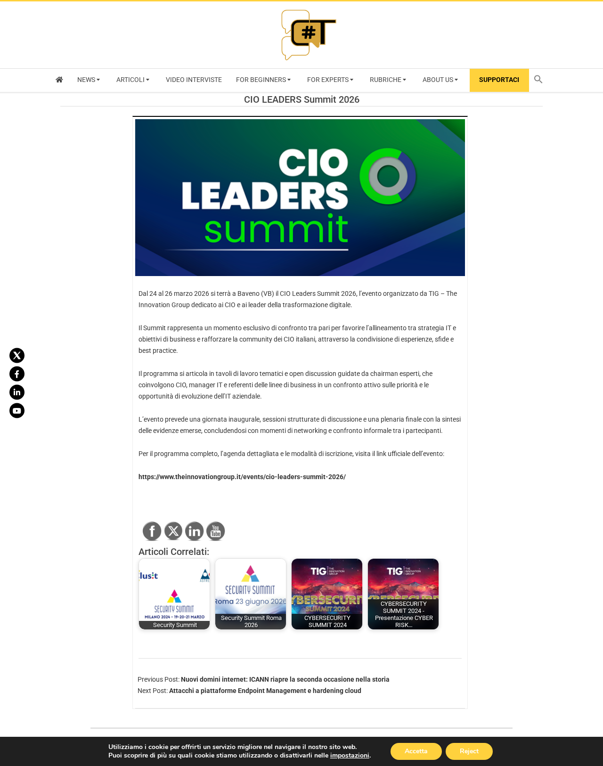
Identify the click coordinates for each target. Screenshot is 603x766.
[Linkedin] (16, 392)
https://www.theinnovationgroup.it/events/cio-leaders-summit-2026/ (242, 477)
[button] (541, 80)
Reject (469, 751)
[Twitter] (16, 355)
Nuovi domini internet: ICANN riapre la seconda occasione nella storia (285, 679)
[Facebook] (16, 374)
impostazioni (349, 755)
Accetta (416, 751)
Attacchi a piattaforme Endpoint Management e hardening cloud (265, 690)
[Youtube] (16, 410)
